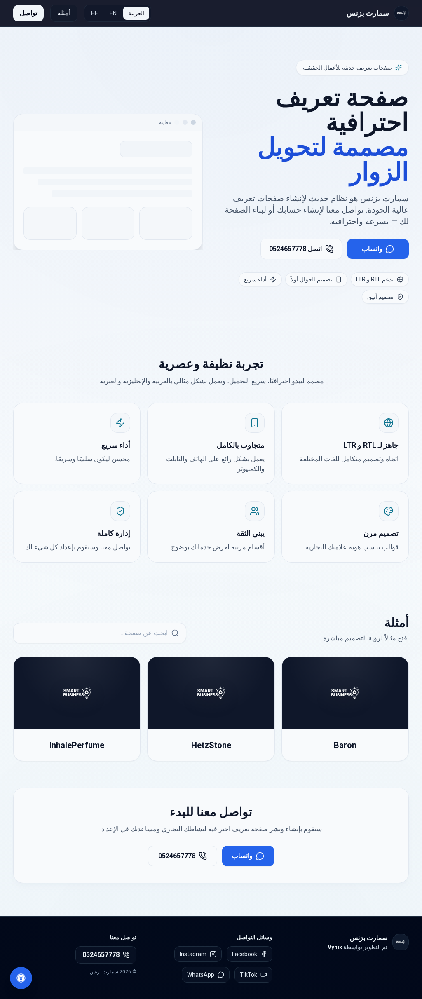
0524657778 (176, 856)
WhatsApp (200, 974)
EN (113, 13)
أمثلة (63, 13)
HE (94, 13)
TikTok (248, 974)
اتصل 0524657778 (295, 249)
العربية (136, 13)
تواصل (28, 13)
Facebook (244, 954)
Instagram (193, 954)
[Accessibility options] (21, 978)
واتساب (372, 249)
